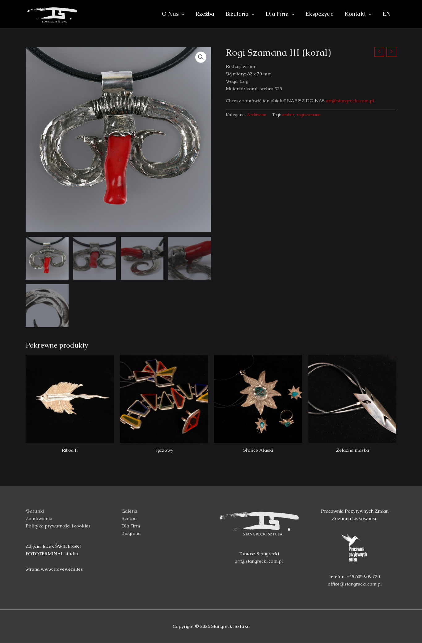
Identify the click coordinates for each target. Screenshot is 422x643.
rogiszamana (308, 114)
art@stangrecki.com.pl (350, 101)
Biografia (131, 533)
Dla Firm (130, 526)
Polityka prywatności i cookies (58, 526)
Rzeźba (129, 518)
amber (288, 114)
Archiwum (256, 114)
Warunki (35, 511)
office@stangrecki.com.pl (355, 584)
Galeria (129, 511)
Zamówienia (39, 518)
